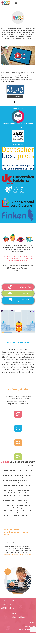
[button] (15, 3)
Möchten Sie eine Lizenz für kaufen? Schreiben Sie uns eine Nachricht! (18, 258)
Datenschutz (30, 626)
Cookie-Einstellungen (26, 630)
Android (26, 293)
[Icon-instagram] (15, 102)
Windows (26, 299)
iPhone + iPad (25, 287)
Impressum (30, 622)
